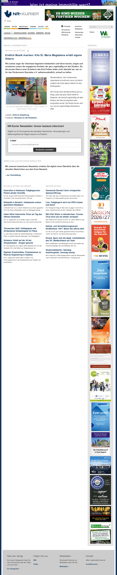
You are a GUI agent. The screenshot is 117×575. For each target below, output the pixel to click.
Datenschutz (79, 32)
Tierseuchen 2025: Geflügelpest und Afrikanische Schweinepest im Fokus (20, 229)
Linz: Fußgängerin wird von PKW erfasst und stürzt (64, 203)
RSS (34, 560)
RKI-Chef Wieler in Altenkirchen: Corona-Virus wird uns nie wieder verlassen (64, 215)
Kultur (41, 27)
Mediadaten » (64, 566)
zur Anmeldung (14, 175)
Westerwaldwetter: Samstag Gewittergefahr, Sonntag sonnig (60, 251)
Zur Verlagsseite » (13, 569)
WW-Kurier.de (65, 32)
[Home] (5, 20)
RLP (47, 27)
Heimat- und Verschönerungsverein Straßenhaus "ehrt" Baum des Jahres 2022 (65, 227)
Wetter (47, 33)
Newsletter (65, 35)
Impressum (78, 35)
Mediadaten (79, 29)
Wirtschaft (23, 27)
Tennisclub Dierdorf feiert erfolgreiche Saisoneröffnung (63, 191)
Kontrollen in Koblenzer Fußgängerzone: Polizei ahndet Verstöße (22, 191)
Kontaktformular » (92, 564)
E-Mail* (13, 141)
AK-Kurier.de (65, 30)
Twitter (35, 564)
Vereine (33, 27)
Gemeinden (40, 33)
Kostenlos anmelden (45, 150)
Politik (14, 27)
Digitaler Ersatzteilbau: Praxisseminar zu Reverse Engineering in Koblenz (22, 253)
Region (7, 27)
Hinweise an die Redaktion (25, 117)
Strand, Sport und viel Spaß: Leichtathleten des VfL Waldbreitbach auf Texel (65, 239)
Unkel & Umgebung (20, 114)
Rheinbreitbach (19, 45)
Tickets (91, 32)
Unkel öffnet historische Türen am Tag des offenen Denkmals (23, 215)
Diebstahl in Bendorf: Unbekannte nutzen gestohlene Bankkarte (22, 203)
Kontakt (77, 37)
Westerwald (10, 38)
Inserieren (78, 26)
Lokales (7, 33)
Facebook (67, 26)
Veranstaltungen (20, 33)
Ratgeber (31, 33)
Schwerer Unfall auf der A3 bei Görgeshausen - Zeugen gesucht (18, 241)
